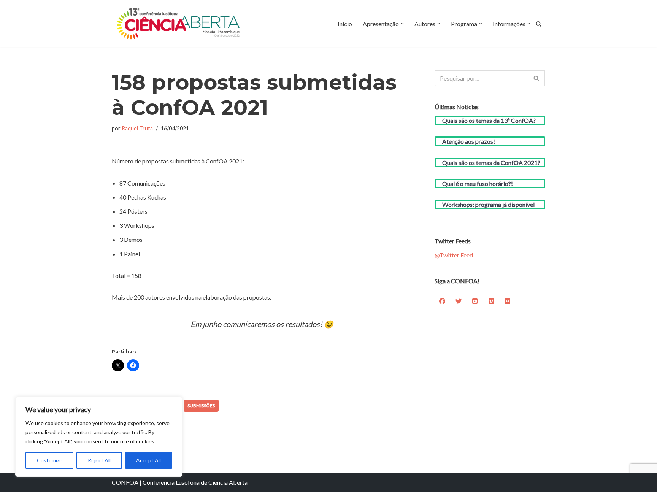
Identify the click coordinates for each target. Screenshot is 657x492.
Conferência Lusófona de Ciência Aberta (195, 482)
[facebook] (442, 301)
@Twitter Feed (454, 255)
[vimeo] (491, 301)
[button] (402, 23)
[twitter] (458, 301)
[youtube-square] (474, 301)
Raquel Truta (137, 128)
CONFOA (125, 482)
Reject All (99, 460)
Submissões (201, 405)
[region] (98, 437)
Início (345, 23)
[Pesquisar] (538, 24)
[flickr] (507, 301)
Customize (49, 460)
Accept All (148, 460)
